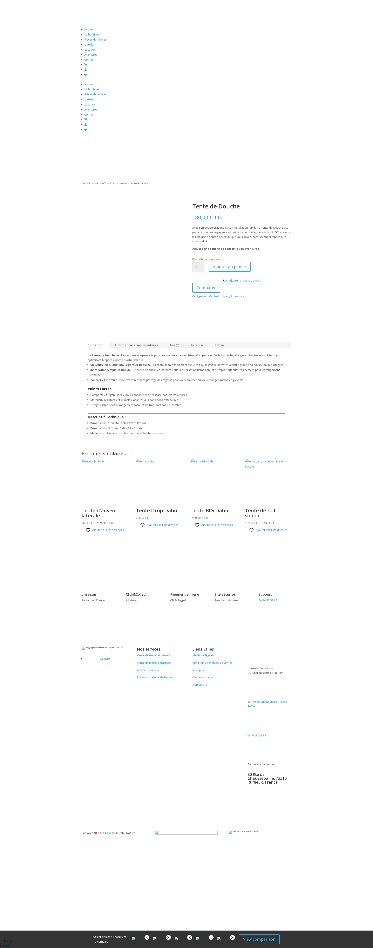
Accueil (86, 183)
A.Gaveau (109, 833)
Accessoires (120, 183)
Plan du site (199, 684)
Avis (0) (174, 345)
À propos (198, 670)
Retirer (147, 937)
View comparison (259, 939)
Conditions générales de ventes (212, 663)
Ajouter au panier (229, 266)
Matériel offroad (101, 183)
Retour (219, 345)
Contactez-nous (202, 677)
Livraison (197, 345)
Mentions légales (203, 655)
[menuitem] (88, 29)
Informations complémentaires (136, 345)
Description (95, 345)
